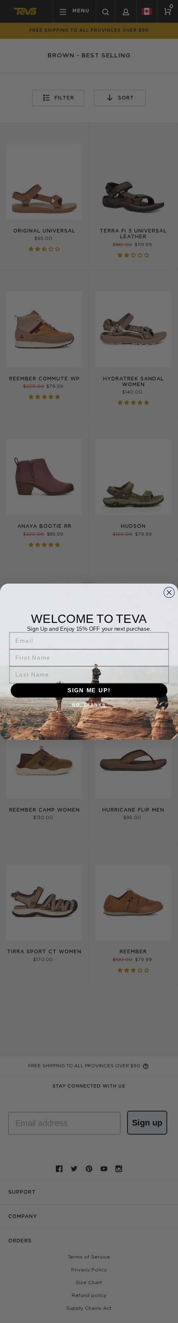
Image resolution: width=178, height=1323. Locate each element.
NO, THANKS (89, 704)
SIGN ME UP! (89, 690)
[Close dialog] (169, 592)
